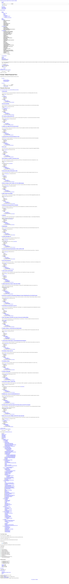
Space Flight (6, 479)
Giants (6, 502)
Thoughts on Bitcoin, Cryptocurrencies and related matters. (12, 328)
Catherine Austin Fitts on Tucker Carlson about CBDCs (11, 283)
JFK (5, 489)
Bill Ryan (3, 65)
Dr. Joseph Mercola (6, 43)
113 (6, 151)
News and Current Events (5, 59)
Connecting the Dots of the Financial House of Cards (10, 136)
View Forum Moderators (8, 17)
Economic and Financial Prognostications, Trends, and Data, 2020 (13, 248)
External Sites (3, 30)
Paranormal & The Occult (8, 504)
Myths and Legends (7, 503)
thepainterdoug (6, 239)
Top (2, 573)
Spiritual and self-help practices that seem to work (11, 525)
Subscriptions (3, 435)
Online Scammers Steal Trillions (7, 193)
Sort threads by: (2, 538)
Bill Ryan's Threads (6, 439)
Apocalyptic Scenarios (8, 507)
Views (9, 89)
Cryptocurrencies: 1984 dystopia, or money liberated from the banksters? (14, 340)
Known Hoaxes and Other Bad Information (10, 444)
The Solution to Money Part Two (7, 350)
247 (6, 109)
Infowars (5, 41)
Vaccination (8, 476)
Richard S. (6, 273)
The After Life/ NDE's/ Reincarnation (10, 520)
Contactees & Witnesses (8, 516)
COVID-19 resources (6, 28)
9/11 (5, 482)
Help (2, 2)
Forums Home (4, 437)
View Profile (6, 100)
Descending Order (5, 543)
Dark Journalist (5, 38)
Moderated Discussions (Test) (9, 445)
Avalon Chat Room (6, 24)
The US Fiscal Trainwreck (6, 260)
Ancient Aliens (7, 515)
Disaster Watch (9, 449)
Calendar (5, 14)
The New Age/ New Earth (8, 508)
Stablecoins (4, 215)
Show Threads (6, 85)
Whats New (5, 21)
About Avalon (5, 22)
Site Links (3, 19)
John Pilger (5, 35)
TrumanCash (6, 149)
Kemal (5, 129)
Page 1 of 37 (2, 69)
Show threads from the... (3, 535)
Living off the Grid (7, 527)
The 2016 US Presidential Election (11, 454)
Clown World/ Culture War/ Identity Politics (10, 462)
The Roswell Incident (9, 518)
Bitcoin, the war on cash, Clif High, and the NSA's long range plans (13, 415)
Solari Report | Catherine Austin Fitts (8, 31)
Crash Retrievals (7, 517)
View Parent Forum (6, 81)
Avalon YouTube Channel (7, 23)
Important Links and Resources (9, 443)
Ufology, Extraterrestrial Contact (8, 511)
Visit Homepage (7, 281)
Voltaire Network (6, 36)
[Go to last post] (12, 114)
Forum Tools (3, 78)
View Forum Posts (7, 101)
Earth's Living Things (8, 473)
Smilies (3, 565)
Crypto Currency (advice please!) (7, 270)
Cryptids (6, 501)
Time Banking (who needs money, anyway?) (9, 305)
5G (5, 481)
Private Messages (4, 434)
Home (2, 11)
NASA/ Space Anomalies (8, 493)
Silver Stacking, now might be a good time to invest (10, 158)
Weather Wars (7, 497)
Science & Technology (8, 478)
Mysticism (6, 521)
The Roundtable (6, 440)
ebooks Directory (6, 27)
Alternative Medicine (7, 469)
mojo (5, 161)
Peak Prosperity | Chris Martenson (8, 37)
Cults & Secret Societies (8, 485)
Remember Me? (5, 5)
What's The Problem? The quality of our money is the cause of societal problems (15, 317)
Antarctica (6, 499)
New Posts (3, 6)
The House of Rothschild (6, 371)
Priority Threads (7, 442)
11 (4, 69)
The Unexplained (6, 498)
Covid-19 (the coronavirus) (10, 475)
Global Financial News (8, 452)
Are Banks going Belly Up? (6, 236)
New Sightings (7, 512)
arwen (5, 286)
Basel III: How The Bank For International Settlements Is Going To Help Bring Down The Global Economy (19, 295)
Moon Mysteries (7, 492)
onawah (6, 196)
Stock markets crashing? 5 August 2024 (8, 381)
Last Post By (11, 89)
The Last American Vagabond (7, 34)
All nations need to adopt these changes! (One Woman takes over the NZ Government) (16, 404)
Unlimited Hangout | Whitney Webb (8, 46)
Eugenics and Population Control (9, 487)
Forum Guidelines (6, 25)
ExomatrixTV (6, 384)
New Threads (3, 7)
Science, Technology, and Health (8, 467)
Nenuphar (6, 308)
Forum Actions (5, 15)
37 (5, 69)
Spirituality (5, 519)
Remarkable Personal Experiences (9, 524)
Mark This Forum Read (6, 80)
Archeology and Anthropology (9, 471)
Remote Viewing (7, 494)
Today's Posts (5, 13)
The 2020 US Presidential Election (11, 455)
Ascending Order (5, 542)
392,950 (5, 67)
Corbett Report (5, 40)
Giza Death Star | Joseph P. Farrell (8, 33)
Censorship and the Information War (9, 483)
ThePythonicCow (7, 173)
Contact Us (3, 571)
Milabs (6, 490)
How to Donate (4, 8)
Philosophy (6, 523)
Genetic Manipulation (8, 488)
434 (6, 421)
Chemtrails (6, 484)
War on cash (4, 146)
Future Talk (5, 506)
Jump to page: (4, 71)
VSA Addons (33, 579)
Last (8, 69)
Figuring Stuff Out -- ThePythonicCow (10, 446)
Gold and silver (4, 91)
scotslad (6, 396)
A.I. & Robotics (7, 468)
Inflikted (37, 579)
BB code (3, 564)
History (6, 464)
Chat (2, 18)
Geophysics (6, 474)
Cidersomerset (6, 374)
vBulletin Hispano (6, 577)
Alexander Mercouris (6, 51)
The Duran (5, 52)
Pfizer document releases (7, 29)
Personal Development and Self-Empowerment (11, 465)
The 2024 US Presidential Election (11, 456)
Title (0, 89)
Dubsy (5, 94)
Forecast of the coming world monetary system (9, 170)
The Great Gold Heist (5, 103)
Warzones (6, 458)
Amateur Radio (7, 528)
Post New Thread (2, 428)
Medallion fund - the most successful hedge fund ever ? (11, 393)
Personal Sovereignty (7, 530)
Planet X (6, 509)
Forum (3, 12)
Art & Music (6, 461)
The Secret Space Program (8, 496)
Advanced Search (4, 55)
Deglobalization (4, 226)
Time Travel (6, 505)
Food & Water (7, 529)
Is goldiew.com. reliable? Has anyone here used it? (10, 126)
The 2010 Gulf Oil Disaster (10, 450)
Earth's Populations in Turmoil (9, 451)
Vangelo (6, 320)
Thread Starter (4, 89)
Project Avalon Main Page (7, 20)
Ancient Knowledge (7, 500)
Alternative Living (7, 460)
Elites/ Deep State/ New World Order (9, 486)
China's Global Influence (8, 448)
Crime (6, 463)
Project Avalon (4, 58)
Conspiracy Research (6, 480)
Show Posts (10, 85)
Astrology (8, 522)
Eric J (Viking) (6, 407)
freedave (6, 353)
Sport (5, 466)
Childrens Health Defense (7, 44)
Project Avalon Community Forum (6, 572)
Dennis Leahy (6, 251)
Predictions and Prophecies (8, 510)
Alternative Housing (7, 526)
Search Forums (4, 436)
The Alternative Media (8, 447)
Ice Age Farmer (5, 42)
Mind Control (7, 491)
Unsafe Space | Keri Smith (7, 32)
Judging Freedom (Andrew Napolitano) (8, 50)
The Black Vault (6, 39)
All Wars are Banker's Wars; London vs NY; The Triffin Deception (13, 183)
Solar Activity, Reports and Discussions (10, 457)
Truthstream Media (6, 45)
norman (6, 139)
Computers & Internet (8, 472)
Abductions (6, 514)
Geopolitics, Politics (7, 453)
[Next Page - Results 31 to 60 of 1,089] (7, 69)
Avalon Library (4, 26)
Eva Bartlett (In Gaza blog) (7, 48)
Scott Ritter (5, 49)
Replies (7, 89)
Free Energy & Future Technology (11, 470)
